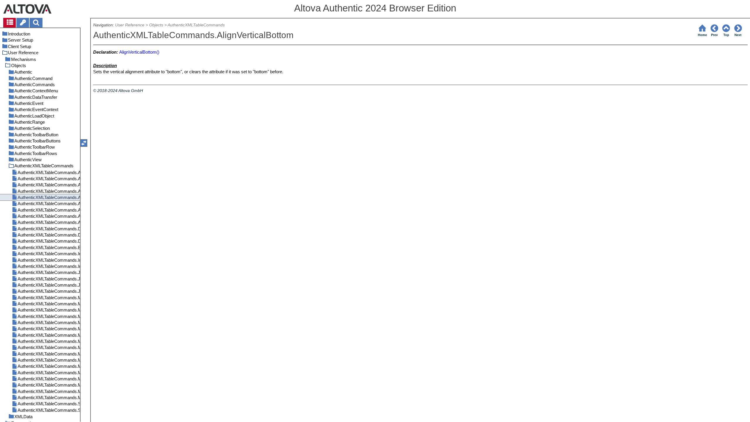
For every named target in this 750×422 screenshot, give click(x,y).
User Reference (129, 25)
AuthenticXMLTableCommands (196, 25)
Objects (156, 25)
